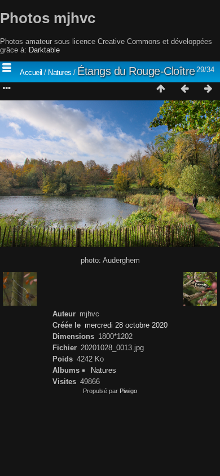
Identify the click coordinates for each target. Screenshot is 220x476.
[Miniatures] (161, 89)
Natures (60, 72)
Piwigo (128, 390)
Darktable (44, 50)
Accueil (31, 72)
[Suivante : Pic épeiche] (208, 89)
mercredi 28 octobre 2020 (126, 325)
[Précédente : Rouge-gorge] (184, 89)
